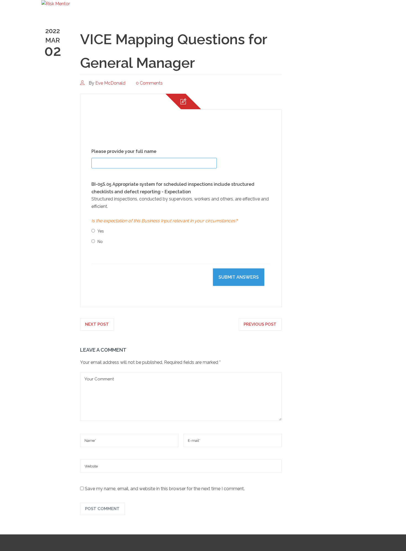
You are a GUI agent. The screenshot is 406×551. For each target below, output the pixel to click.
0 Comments (149, 83)
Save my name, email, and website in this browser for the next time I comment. (165, 488)
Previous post (260, 324)
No (100, 241)
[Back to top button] (385, 530)
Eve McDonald (110, 83)
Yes (100, 231)
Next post (97, 324)
